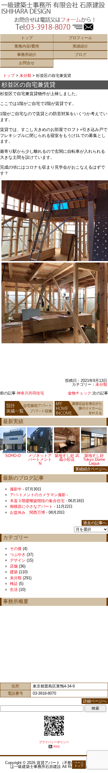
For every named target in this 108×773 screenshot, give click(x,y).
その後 (16, 548)
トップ (27, 38)
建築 (14, 572)
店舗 (14, 566)
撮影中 (16, 489)
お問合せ (26, 63)
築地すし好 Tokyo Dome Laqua (94, 459)
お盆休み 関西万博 (27, 512)
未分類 (25, 75)
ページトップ (78, 764)
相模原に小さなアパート (31, 506)
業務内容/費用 (26, 46)
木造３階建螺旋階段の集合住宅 (37, 500)
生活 (14, 589)
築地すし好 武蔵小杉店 (67, 457)
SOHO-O (13, 455)
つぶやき (18, 554)
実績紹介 (80, 46)
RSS (56, 746)
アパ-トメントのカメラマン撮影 (38, 495)
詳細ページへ (94, 701)
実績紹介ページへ (90, 469)
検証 (14, 583)
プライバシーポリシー (54, 742)
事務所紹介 (27, 54)
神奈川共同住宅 (30, 393)
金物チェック (79, 393)
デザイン (18, 560)
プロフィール (80, 38)
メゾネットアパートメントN (40, 459)
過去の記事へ (94, 523)
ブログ (80, 54)
